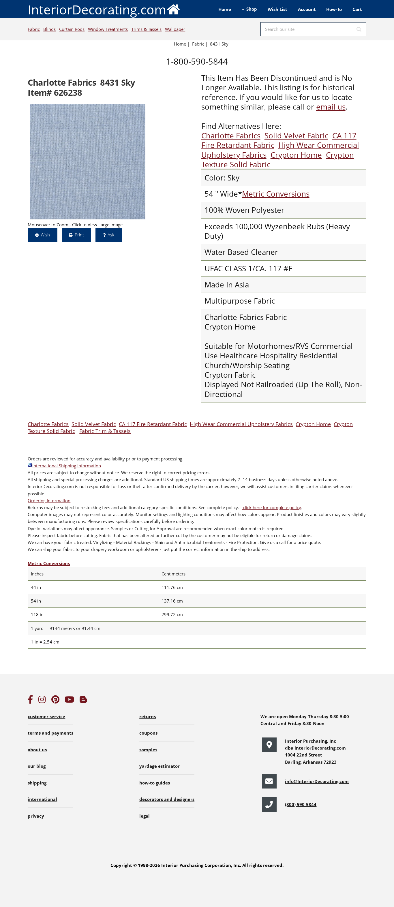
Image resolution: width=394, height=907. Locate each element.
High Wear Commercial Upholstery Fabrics (241, 424)
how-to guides (154, 783)
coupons (148, 733)
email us (331, 107)
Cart (357, 9)
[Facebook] (30, 701)
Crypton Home (296, 155)
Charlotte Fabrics (230, 136)
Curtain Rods (72, 29)
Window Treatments (108, 29)
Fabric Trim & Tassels (105, 430)
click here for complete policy (271, 507)
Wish (45, 235)
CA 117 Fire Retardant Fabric (153, 424)
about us (37, 749)
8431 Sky (219, 44)
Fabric (34, 29)
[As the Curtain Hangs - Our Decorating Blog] (83, 701)
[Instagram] (42, 701)
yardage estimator (159, 766)
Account (307, 9)
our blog (37, 766)
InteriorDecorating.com (97, 9)
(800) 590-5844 (300, 804)
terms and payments (50, 733)
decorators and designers (166, 799)
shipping (37, 783)
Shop (251, 9)
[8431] (87, 161)
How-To (334, 9)
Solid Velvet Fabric (296, 136)
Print (79, 235)
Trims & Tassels (146, 29)
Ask (111, 235)
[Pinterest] (55, 701)
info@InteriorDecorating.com (317, 781)
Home (224, 9)
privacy (36, 816)
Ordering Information (49, 500)
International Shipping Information (66, 465)
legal (144, 816)
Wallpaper (175, 29)
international (42, 799)
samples (148, 749)
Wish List (277, 9)
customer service (46, 716)
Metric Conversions (275, 194)
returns (147, 716)
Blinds (49, 29)
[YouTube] (69, 701)
